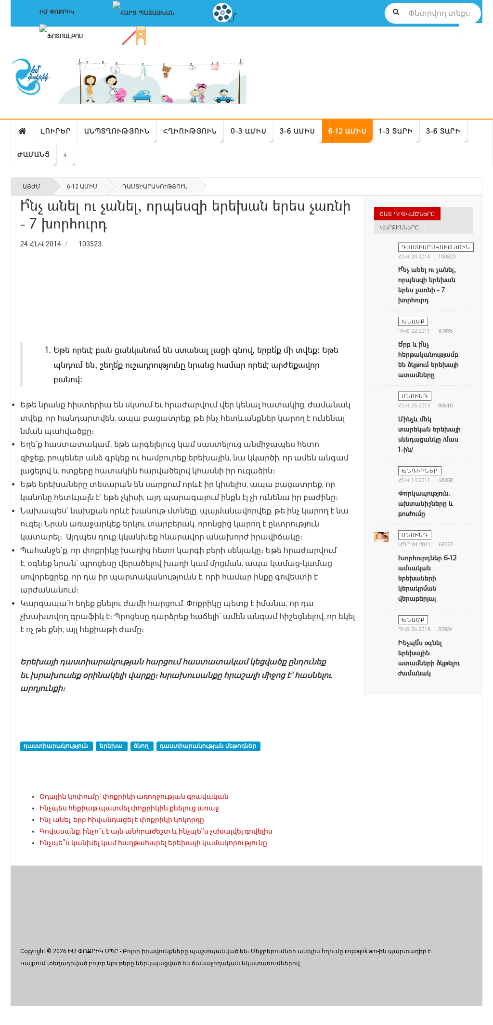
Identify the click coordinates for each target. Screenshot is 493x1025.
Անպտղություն (117, 130)
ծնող (142, 745)
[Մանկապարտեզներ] (134, 34)
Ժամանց (33, 154)
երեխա (112, 745)
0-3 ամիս (249, 130)
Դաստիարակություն (155, 186)
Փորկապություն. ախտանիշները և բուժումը (425, 503)
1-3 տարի (396, 130)
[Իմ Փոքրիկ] (128, 81)
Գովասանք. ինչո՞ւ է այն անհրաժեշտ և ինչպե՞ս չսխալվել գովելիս (155, 831)
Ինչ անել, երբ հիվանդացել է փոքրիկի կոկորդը (121, 819)
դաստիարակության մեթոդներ (208, 745)
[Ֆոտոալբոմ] (61, 34)
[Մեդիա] (225, 11)
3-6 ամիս (297, 130)
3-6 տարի (443, 130)
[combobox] (433, 13)
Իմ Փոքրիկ (56, 11)
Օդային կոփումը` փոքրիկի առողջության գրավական (134, 796)
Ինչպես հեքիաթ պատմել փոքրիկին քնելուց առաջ (129, 808)
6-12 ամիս (347, 130)
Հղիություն (190, 130)
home (22, 131)
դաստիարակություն (57, 745)
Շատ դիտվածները (407, 213)
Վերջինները (399, 227)
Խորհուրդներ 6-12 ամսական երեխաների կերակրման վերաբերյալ (427, 578)
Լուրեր (55, 130)
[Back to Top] (9, 1015)
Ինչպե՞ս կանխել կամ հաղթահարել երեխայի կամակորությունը (153, 843)
